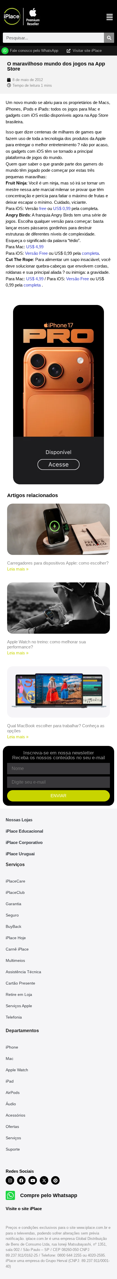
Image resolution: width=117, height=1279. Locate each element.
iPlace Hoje (16, 938)
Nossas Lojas (19, 819)
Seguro (12, 915)
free (42, 208)
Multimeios (15, 960)
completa (90, 253)
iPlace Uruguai (20, 853)
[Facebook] (21, 1180)
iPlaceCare (15, 881)
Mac (9, 1058)
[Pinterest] (55, 1180)
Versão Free (36, 253)
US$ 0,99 (61, 208)
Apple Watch (17, 1070)
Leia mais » (17, 569)
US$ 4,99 (34, 246)
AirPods (13, 1092)
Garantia (13, 904)
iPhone (12, 1047)
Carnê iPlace (17, 949)
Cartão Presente (20, 983)
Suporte (13, 1149)
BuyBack (13, 926)
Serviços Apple (19, 1006)
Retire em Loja (19, 994)
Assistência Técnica (23, 972)
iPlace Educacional (24, 831)
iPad (10, 1081)
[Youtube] (32, 1180)
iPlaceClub (15, 892)
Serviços (13, 1138)
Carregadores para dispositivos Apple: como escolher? (57, 563)
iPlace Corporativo (24, 842)
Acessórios (15, 1115)
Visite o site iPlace (24, 1208)
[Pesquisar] (109, 38)
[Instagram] (10, 1180)
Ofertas (12, 1126)
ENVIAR (58, 795)
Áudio (11, 1104)
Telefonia (14, 1017)
